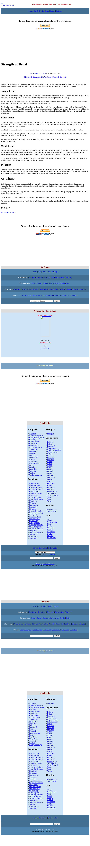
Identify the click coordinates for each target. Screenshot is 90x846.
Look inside (45, 348)
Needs (49, 481)
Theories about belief (8, 212)
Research (50, 489)
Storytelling (33, 469)
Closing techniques (35, 489)
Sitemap (75, 289)
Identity (49, 470)
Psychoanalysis (34, 463)
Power (49, 485)
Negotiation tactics (35, 511)
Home (35, 272)
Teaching (32, 471)
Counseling (33, 443)
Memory (50, 475)
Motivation (51, 477)
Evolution (50, 460)
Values (49, 501)
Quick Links (46, 272)
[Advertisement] (45, 44)
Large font (65, 295)
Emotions (50, 458)
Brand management (36, 436)
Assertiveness (34, 483)
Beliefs (43, 73)
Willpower (33, 538)
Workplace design (35, 475)
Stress (49, 497)
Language (32, 507)
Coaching (32, 439)
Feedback (67, 289)
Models (49, 479)
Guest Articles (52, 522)
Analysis (56, 283)
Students (35, 289)
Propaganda (33, 457)
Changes (82, 289)
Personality (51, 483)
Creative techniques (36, 497)
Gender (49, 462)
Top (39, 272)
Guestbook (59, 289)
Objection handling (36, 513)
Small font (47, 295)
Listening (32, 509)
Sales (31, 465)
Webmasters (43, 289)
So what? (63, 77)
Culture (49, 454)
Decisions (50, 456)
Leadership (33, 451)
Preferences (51, 487)
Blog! (33, 283)
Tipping (32, 534)
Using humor (33, 536)
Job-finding (33, 449)
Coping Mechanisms (54, 450)
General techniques (36, 499)
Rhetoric (32, 459)
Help (67, 283)
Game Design (34, 445)
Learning (50, 472)
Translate (73, 295)
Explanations (34, 73)
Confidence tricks (35, 493)
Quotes (39, 283)
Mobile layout (37, 295)
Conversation (34, 491)
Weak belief (47, 77)
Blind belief (28, 77)
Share (47, 11)
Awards (51, 289)
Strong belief (37, 77)
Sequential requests (36, 529)
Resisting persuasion (36, 525)
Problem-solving (35, 517)
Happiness (33, 501)
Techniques (42, 277)
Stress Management (36, 532)
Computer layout (25, 295)
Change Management (36, 438)
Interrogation (33, 505)
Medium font (56, 295)
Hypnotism (33, 503)
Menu (31, 11)
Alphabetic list (52, 509)
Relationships (52, 491)
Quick (36, 11)
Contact (17, 289)
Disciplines (33, 277)
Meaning (50, 473)
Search (52, 11)
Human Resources (35, 447)
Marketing (32, 453)
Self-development (35, 527)
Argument (32, 434)
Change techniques (35, 487)
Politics (31, 455)
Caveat (23, 289)
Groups (49, 466)
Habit (49, 468)
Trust (49, 499)
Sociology (32, 467)
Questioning (33, 521)
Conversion (33, 495)
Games (49, 464)
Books (41, 11)
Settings (59, 11)
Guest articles (47, 283)
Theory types (51, 511)
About (29, 289)
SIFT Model (51, 493)
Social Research (52, 495)
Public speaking (34, 519)
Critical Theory (52, 452)
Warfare (32, 473)
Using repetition (34, 523)
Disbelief (55, 77)
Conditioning (51, 448)
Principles (50, 277)
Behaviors (50, 442)
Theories (68, 277)
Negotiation (33, 461)
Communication (34, 441)
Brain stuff (51, 446)
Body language (34, 485)
